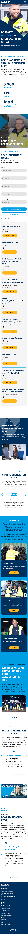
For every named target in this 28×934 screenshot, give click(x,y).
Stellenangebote (5, 903)
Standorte (3, 898)
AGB (2, 922)
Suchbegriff (4, 167)
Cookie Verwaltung (5, 924)
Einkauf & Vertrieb (5, 910)
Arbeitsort (3, 183)
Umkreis (3, 191)
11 (23, 774)
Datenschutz (4, 919)
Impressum (3, 921)
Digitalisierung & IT (5, 908)
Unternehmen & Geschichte (7, 891)
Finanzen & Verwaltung (6, 912)
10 (21, 774)
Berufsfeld (3, 175)
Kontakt (3, 899)
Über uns (3, 890)
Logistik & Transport (6, 913)
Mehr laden (14, 410)
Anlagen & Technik (5, 905)
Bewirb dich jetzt (10, 235)
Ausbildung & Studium (6, 907)
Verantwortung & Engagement (8, 896)
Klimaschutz (4, 894)
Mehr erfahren (14, 572)
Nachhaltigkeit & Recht (6, 915)
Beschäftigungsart (5, 199)
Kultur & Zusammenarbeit (7, 893)
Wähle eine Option (6, 178)
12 (25, 774)
